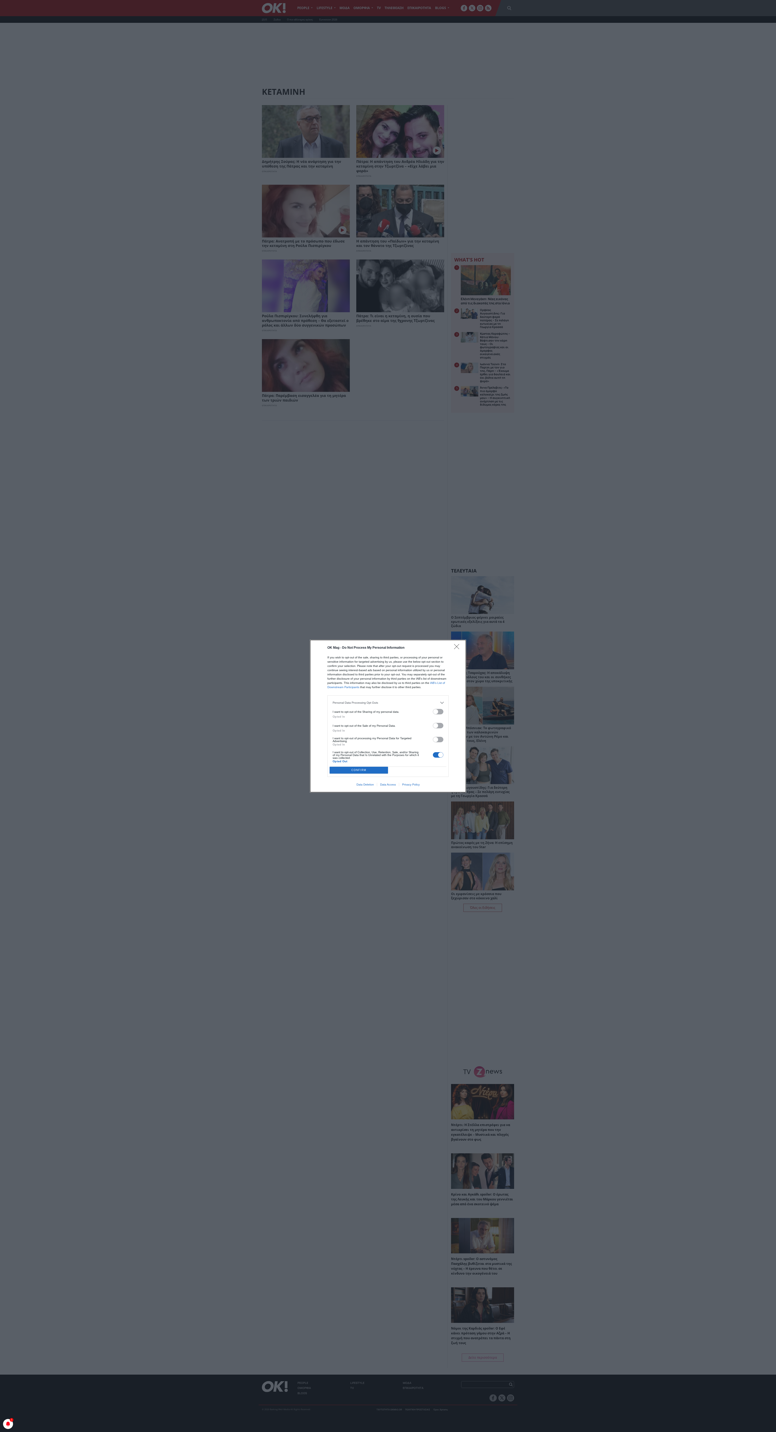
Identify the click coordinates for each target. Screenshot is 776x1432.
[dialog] (388, 716)
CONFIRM (358, 770)
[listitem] (388, 703)
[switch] (438, 711)
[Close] (458, 648)
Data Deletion (365, 784)
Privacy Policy (411, 784)
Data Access (388, 784)
